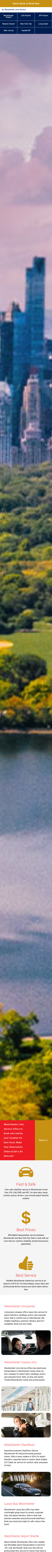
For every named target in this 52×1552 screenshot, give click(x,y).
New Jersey (8, 30)
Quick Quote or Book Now (26, 3)
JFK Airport (43, 15)
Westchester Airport (9, 16)
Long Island (43, 24)
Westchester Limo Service (15, 10)
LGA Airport (26, 15)
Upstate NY (26, 30)
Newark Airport (8, 24)
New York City (26, 24)
